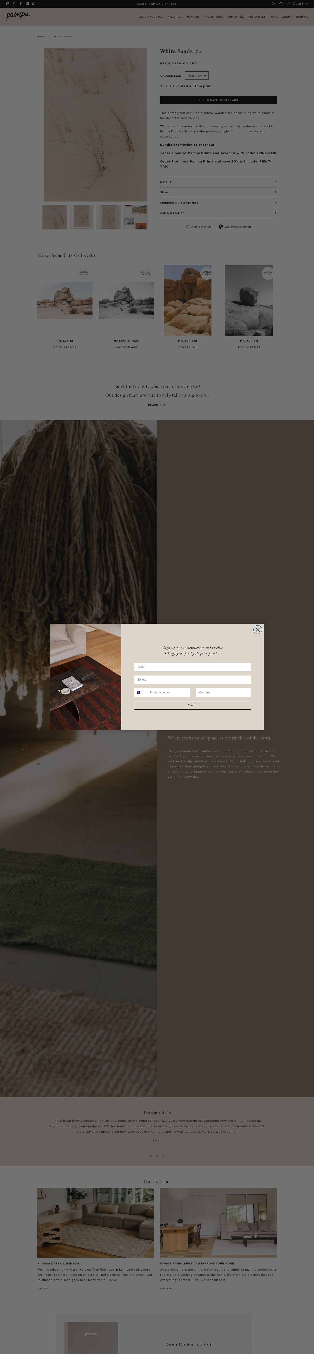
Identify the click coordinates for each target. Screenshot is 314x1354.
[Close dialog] (258, 629)
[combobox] (141, 693)
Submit (192, 705)
